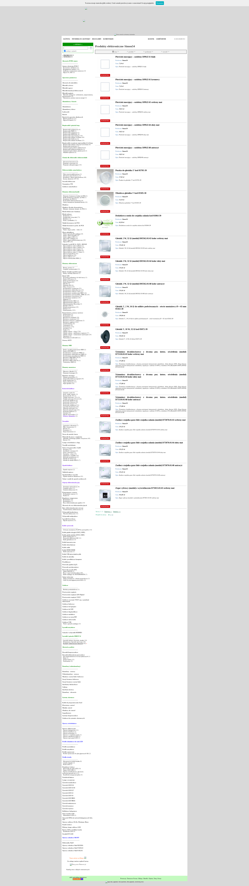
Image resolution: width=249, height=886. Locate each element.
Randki (146, 878)
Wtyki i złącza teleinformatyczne (73, 240)
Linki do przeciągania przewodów (73, 580)
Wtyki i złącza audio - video (71, 229)
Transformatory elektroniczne (72, 509)
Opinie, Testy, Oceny (155, 878)
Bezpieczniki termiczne (70, 146)
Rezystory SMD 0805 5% (70, 357)
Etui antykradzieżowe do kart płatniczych (75, 656)
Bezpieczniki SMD (69, 131)
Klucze (65, 440)
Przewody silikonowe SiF (70, 538)
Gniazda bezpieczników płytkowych (74, 151)
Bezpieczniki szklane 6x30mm (72, 140)
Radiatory (66, 219)
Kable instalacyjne (68, 536)
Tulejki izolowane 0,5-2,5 (71, 399)
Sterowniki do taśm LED (70, 768)
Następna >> (108, 511)
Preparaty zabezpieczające (71, 165)
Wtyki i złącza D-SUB (69, 235)
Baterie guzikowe (68, 118)
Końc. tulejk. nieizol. (69, 394)
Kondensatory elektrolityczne (72, 290)
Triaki (65, 330)
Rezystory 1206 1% (69, 359)
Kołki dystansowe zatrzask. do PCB (73, 197)
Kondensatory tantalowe (70, 297)
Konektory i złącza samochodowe (73, 177)
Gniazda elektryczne (69, 490)
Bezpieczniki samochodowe (71, 136)
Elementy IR (67, 285)
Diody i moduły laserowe (70, 273)
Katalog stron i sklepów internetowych (77, 869)
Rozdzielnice (67, 501)
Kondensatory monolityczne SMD (73, 356)
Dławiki (65, 283)
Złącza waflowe (67, 256)
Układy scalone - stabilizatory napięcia (74, 333)
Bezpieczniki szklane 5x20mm (72, 137)
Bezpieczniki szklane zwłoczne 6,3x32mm (75, 144)
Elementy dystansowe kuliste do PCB (74, 196)
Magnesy (65, 299)
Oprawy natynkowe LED (70, 736)
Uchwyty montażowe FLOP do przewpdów (76, 530)
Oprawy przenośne (68, 733)
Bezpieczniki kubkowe (70, 139)
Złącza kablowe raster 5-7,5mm (72, 252)
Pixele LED (66, 764)
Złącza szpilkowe (68, 255)
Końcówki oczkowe (69, 402)
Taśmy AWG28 (67, 571)
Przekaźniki (66, 316)
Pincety (65, 428)
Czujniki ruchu (67, 488)
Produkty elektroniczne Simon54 (73, 643)
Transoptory (66, 325)
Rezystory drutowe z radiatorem (73, 320)
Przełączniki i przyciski (70, 217)
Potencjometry (67, 310)
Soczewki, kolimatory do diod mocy (74, 277)
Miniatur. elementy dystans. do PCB (73, 209)
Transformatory (67, 323)
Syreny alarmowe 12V (70, 179)
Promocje (123, 878)
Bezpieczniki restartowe (70, 132)
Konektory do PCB (68, 199)
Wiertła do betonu (68, 458)
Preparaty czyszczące (69, 163)
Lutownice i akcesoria (70, 425)
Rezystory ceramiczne (69, 319)
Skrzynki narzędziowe (69, 457)
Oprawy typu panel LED (70, 738)
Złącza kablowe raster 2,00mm (72, 246)
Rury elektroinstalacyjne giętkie (72, 503)
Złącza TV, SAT (67, 72)
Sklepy (140, 878)
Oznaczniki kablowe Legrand (72, 378)
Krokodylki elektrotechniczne (72, 200)
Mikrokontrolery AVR (69, 302)
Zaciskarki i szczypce (69, 451)
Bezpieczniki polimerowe (70, 129)
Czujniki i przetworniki (70, 269)
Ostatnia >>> (117, 511)
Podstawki (66, 215)
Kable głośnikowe (68, 539)
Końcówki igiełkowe (69, 400)
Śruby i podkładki (68, 220)
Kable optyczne (67, 551)
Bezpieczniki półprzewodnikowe (73, 149)
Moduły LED (67, 305)
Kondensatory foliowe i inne (71, 291)
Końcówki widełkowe (69, 405)
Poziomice (66, 430)
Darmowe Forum (132, 878)
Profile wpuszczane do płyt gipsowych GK (76, 753)
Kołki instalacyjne (68, 380)
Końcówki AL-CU (68, 396)
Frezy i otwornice (68, 452)
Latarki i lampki (68, 763)
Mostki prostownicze (69, 307)
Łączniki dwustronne (69, 407)
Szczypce (66, 449)
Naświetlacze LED (68, 815)
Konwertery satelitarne (70, 68)
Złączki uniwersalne (69, 414)
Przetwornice (67, 314)
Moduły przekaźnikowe (70, 589)
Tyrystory (66, 328)
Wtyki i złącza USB (69, 237)
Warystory (66, 336)
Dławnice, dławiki (68, 371)
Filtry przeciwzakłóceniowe (71, 174)
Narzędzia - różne (68, 454)
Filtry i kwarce (67, 287)
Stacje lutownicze (68, 431)
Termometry (67, 661)
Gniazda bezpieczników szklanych (73, 147)
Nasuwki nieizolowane (70, 410)
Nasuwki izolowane (69, 408)
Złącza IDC (66, 241)
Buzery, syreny (67, 267)
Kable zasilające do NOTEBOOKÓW (74, 574)
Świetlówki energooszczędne (72, 775)
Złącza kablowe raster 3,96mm (72, 250)
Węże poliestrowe (68, 382)
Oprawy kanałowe (68, 731)
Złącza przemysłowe (69, 253)
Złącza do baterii (68, 120)
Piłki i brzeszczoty (68, 427)
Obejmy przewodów (69, 377)
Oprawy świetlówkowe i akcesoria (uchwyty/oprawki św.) (72, 772)
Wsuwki (65, 413)
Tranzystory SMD (68, 362)
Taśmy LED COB (68, 770)
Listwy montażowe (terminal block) (73, 202)
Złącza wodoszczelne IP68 (71, 258)
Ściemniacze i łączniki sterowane (73, 642)
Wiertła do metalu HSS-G (70, 460)
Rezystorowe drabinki (69, 317)
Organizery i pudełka (69, 455)
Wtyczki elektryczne (69, 513)
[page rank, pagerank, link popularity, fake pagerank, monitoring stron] (124, 881)
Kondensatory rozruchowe (71, 296)
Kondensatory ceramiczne (71, 288)
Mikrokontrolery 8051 (70, 301)
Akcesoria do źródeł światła (71, 761)
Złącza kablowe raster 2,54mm (72, 247)
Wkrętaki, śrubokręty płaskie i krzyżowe (75, 438)
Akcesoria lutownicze (69, 161)
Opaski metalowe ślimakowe (71, 476)
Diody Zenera (67, 282)
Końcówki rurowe (68, 403)
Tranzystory (66, 327)
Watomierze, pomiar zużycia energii (74, 98)
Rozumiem (160, 3)
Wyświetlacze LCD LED (70, 337)
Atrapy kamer (67, 659)
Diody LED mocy (68, 279)
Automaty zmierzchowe (70, 486)
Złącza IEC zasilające (69, 238)
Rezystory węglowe (69, 322)
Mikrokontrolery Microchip (71, 304)
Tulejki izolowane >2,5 (70, 397)
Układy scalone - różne (70, 331)
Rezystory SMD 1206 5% (70, 360)
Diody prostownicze (69, 280)
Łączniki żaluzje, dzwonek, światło (73, 640)
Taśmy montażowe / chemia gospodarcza (75, 578)
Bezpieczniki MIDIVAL (70, 134)
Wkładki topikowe (68, 152)
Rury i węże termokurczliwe (71, 573)
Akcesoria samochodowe (70, 175)
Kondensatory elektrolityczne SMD (73, 354)
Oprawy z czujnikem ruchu (71, 735)
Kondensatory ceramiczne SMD (72, 353)
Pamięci (65, 308)
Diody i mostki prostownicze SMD (73, 349)
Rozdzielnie (66, 499)
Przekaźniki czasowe (69, 494)
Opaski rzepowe (68, 469)
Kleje (64, 658)
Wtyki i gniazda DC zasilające (72, 234)
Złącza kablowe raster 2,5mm (72, 249)
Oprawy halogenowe (69, 730)
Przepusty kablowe (68, 411)
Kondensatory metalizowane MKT (73, 293)
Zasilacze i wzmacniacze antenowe (73, 71)
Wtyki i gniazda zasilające (70, 623)
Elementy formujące (69, 373)
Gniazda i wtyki (67, 392)
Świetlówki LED (68, 831)
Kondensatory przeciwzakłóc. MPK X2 (75, 294)
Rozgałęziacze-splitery (69, 69)
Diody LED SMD (68, 351)
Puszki (65, 495)
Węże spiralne (67, 383)
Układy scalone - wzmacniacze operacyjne (75, 334)
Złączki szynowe (68, 520)
